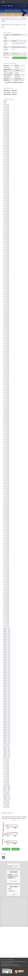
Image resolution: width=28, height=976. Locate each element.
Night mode (12, 891)
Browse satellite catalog (7, 18)
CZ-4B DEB (6, 106)
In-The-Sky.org (7, 6)
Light (10, 889)
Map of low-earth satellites (20, 18)
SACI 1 (4, 102)
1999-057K (14, 53)
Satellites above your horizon (8, 19)
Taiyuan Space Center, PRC (18, 43)
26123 (13, 49)
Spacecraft (9, 14)
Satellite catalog (18, 14)
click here (24, 961)
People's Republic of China (18, 47)
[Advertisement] (14, 911)
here (11, 962)
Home (3, 14)
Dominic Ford (5, 959)
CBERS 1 (5, 101)
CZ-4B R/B (6, 104)
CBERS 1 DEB (6, 628)
